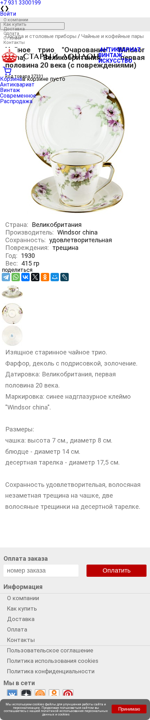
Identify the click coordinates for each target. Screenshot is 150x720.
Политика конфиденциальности (51, 671)
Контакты (14, 42)
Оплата (11, 33)
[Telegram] (6, 277)
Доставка (14, 28)
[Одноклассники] (45, 277)
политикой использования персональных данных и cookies (74, 712)
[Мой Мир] (55, 277)
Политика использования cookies (52, 660)
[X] (35, 277)
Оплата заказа (25, 558)
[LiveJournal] (64, 277)
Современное (18, 95)
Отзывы (12, 37)
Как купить (15, 24)
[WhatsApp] (16, 277)
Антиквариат (17, 84)
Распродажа (16, 101)
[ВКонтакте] (25, 277)
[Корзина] (75, 70)
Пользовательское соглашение (50, 650)
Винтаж (10, 90)
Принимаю (129, 709)
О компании (15, 19)
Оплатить (116, 570)
